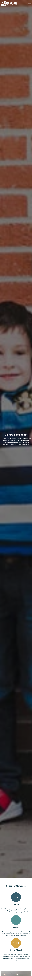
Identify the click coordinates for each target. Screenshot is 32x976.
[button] (29, 3)
